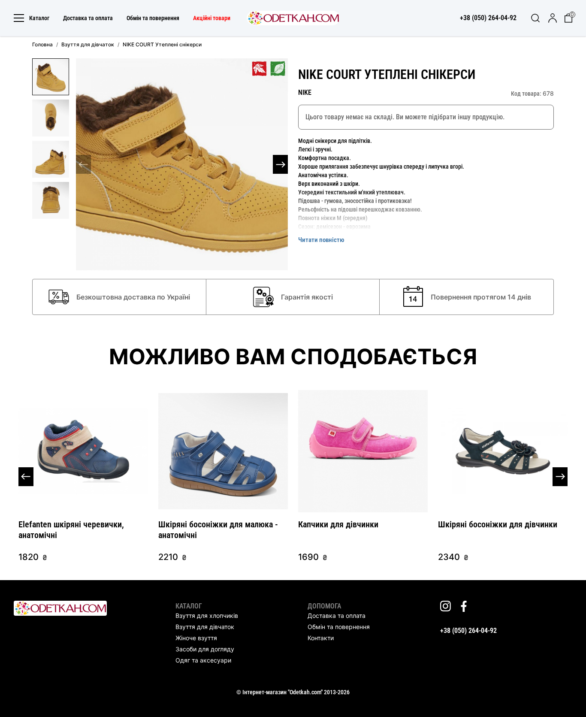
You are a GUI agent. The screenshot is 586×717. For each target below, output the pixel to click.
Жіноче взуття (196, 637)
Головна (42, 44)
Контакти (321, 637)
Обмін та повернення (153, 18)
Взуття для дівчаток (87, 44)
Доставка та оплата (88, 18)
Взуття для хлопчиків (206, 615)
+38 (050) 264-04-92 (468, 630)
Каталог (39, 18)
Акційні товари (211, 18)
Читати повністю (321, 240)
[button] (280, 164)
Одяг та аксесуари (203, 660)
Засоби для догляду (204, 649)
